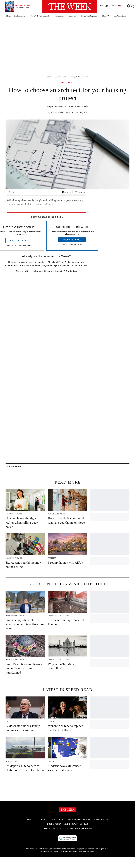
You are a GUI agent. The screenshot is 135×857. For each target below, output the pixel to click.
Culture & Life (60, 77)
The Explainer (19, 16)
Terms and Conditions (79, 819)
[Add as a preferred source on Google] (67, 838)
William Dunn (57, 113)
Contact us (71, 271)
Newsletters (59, 16)
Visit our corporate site (100, 849)
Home (48, 77)
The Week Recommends (39, 16)
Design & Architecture (79, 77)
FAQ (86, 824)
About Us (31, 819)
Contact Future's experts (52, 819)
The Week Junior (120, 16)
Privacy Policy (100, 819)
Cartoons (72, 16)
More (104, 16)
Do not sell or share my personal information (67, 829)
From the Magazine (89, 16)
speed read (67, 82)
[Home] (8, 16)
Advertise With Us (73, 824)
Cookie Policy (54, 824)
